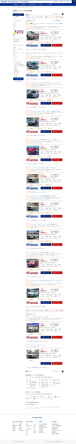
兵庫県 (42, 385)
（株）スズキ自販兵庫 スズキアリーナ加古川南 (37, 107)
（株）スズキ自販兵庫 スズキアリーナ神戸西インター (38, 49)
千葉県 (33, 385)
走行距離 (14, 47)
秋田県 (30, 382)
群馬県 (35, 384)
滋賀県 (42, 384)
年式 (13, 43)
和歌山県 (47, 385)
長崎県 (59, 382)
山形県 (33, 382)
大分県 (56, 383)
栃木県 (33, 384)
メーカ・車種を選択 (16, 16)
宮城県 (35, 381)
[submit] (62, 4)
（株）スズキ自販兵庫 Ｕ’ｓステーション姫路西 (37, 220)
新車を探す (61, 1)
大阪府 (47, 384)
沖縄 (53, 385)
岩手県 (33, 381)
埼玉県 (30, 385)
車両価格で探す (16, 41)
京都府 (45, 384)
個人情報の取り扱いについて (59, 441)
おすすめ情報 (49, 4)
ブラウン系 (29, 398)
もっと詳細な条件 (18, 81)
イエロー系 (50, 398)
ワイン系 (36, 398)
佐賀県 (56, 382)
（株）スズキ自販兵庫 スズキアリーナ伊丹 (36, 163)
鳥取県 (42, 386)
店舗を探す (55, 1)
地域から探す (24, 4)
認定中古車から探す (32, 4)
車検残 (14, 51)
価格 (13, 36)
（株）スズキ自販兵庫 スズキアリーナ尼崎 (36, 248)
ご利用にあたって (51, 441)
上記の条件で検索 (19, 78)
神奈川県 (30, 386)
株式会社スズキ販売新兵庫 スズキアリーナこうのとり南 (38, 341)
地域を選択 (14, 25)
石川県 (45, 382)
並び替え (54, 20)
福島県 (35, 382)
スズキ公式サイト (67, 1)
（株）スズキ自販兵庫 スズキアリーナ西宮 (36, 276)
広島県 (47, 386)
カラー (14, 29)
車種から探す (16, 4)
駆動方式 (14, 55)
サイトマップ (46, 441)
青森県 (30, 381)
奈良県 (45, 385)
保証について (41, 4)
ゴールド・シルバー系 (45, 398)
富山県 (42, 382)
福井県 (47, 382)
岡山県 (45, 386)
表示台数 (54, 371)
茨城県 (30, 384)
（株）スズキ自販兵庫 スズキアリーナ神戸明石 (37, 306)
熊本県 (54, 383)
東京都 (35, 385)
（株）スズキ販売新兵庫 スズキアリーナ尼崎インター (38, 367)
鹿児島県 (59, 383)
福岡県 (54, 382)
